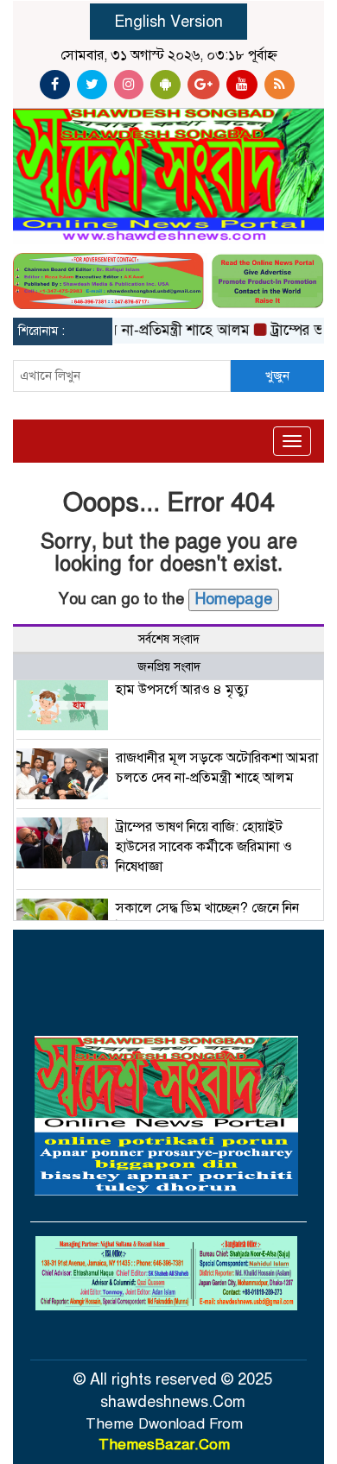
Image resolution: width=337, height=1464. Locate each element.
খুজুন (277, 375)
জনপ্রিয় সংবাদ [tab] (168, 666)
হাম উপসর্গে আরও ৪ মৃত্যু (182, 689)
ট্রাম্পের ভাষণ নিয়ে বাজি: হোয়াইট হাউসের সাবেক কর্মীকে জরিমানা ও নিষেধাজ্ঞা (204, 846)
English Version (168, 21)
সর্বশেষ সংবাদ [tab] (169, 639)
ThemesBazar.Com (164, 1445)
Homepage (233, 599)
